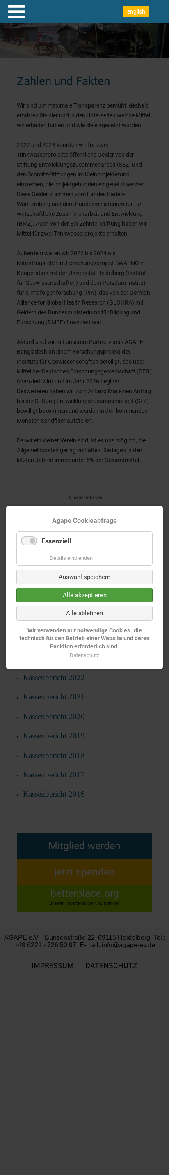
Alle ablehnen (84, 613)
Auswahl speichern (84, 577)
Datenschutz (84, 655)
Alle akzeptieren (85, 595)
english (136, 11)
